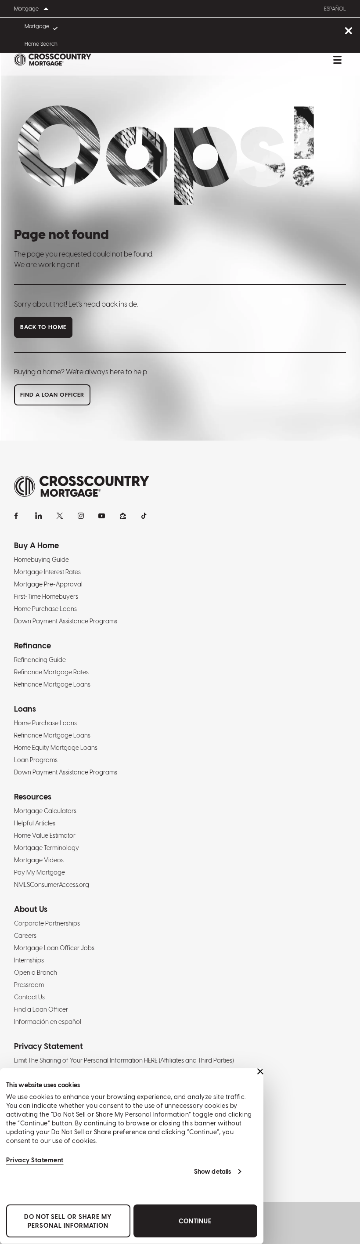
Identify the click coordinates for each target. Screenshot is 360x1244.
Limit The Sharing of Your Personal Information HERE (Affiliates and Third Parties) (124, 1060)
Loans (25, 708)
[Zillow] (122, 515)
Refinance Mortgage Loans (52, 684)
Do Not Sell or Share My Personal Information (68, 1221)
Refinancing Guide (40, 659)
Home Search (41, 44)
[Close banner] (260, 1071)
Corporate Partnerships (47, 923)
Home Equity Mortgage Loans (55, 747)
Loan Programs (36, 759)
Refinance (32, 645)
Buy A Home (36, 545)
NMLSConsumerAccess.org (51, 884)
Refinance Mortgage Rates (51, 672)
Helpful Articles (34, 823)
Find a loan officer (52, 394)
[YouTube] (101, 515)
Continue (195, 1221)
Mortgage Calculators (45, 810)
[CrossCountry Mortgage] (52, 60)
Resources (32, 796)
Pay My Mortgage (39, 872)
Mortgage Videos (39, 860)
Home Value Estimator (45, 835)
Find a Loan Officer (41, 1009)
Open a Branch (35, 972)
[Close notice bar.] (348, 31)
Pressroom (29, 984)
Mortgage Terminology (46, 847)
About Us (30, 909)
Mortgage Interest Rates (47, 571)
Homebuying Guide (41, 559)
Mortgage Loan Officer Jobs (54, 947)
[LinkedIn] (38, 515)
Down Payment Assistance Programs (65, 621)
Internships (29, 960)
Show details (212, 1171)
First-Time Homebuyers (46, 596)
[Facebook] (17, 515)
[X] (59, 515)
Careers (25, 935)
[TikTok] (144, 515)
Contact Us (29, 997)
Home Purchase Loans (45, 608)
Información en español (47, 1021)
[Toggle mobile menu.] (337, 60)
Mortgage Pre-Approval (48, 584)
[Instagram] (80, 515)
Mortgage (37, 26)
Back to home (43, 327)
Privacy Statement (35, 1160)
